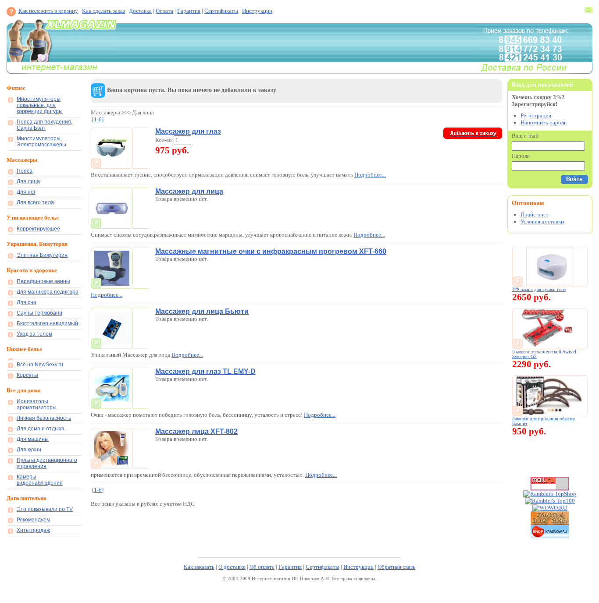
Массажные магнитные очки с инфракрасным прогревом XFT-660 (270, 251)
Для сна (26, 302)
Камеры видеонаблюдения (40, 480)
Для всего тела (35, 202)
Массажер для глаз (188, 131)
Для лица (28, 181)
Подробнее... (370, 174)
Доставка (140, 10)
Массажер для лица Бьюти (202, 311)
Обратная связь (396, 567)
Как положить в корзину (48, 10)
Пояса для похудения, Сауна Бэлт (44, 125)
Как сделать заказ (103, 10)
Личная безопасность (44, 418)
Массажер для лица (189, 191)
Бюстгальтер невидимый (47, 323)
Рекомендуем (33, 520)
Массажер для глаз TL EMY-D (205, 371)
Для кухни (29, 450)
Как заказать (199, 567)
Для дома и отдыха (40, 429)
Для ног (26, 192)
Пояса (24, 171)
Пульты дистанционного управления (47, 463)
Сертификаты (221, 10)
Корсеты (27, 375)
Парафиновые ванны (43, 281)
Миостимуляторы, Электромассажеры (41, 141)
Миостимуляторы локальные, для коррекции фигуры (40, 105)
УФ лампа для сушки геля (539, 289)
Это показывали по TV (45, 509)
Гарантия (188, 10)
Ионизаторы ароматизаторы (37, 404)
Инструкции (257, 10)
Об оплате (262, 567)
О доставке (232, 567)
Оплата (164, 10)
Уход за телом (34, 334)
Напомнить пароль (544, 122)
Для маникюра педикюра (47, 292)
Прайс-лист (535, 214)
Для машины (33, 439)
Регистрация (536, 115)
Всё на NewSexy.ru (40, 365)
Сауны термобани (39, 313)
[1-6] (97, 119)
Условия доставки (542, 221)
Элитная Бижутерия (42, 255)
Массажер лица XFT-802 (196, 431)
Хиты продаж (33, 530)
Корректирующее (38, 229)
